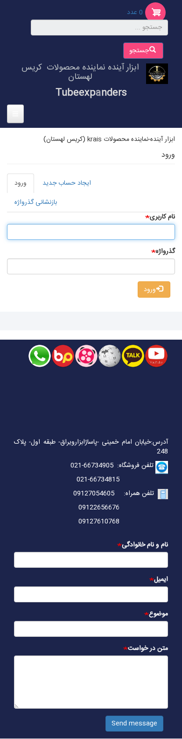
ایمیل (161, 579)
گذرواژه (165, 251)
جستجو (140, 50)
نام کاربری (162, 217)
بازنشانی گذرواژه (35, 202)
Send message (134, 723)
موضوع (158, 614)
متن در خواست (148, 648)
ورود (17, 185)
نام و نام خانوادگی (145, 545)
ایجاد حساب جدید (66, 183)
